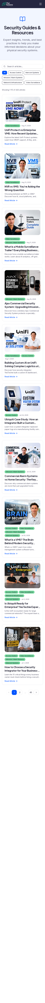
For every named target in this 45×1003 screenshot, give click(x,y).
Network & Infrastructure (13, 83)
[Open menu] (40, 3)
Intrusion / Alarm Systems (13, 78)
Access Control (15, 73)
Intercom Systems (32, 73)
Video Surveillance (33, 83)
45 (31, 692)
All (5, 73)
